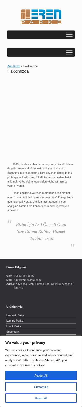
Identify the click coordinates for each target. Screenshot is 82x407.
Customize (41, 387)
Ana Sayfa (13, 66)
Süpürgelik (12, 331)
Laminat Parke (15, 315)
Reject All (41, 398)
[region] (41, 371)
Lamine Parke (14, 320)
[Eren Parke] (41, 16)
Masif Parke (13, 326)
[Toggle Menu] (69, 35)
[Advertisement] (41, 118)
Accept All (41, 375)
